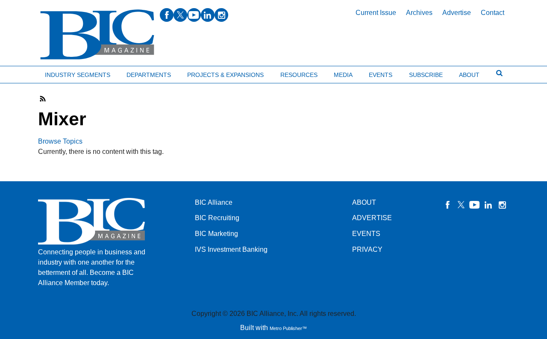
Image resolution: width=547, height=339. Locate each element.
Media (343, 74)
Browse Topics (60, 141)
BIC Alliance (213, 202)
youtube (194, 15)
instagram (221, 15)
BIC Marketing (216, 233)
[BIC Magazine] (97, 35)
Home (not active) (25, 73)
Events (380, 74)
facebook (167, 15)
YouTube (475, 205)
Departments (148, 74)
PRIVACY (367, 249)
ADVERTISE (372, 217)
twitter (180, 15)
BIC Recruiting (217, 217)
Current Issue (376, 12)
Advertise (456, 12)
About (469, 74)
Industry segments (77, 74)
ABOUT (364, 202)
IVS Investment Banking (231, 249)
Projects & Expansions (225, 74)
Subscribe (426, 74)
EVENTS (366, 233)
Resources (299, 74)
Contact (492, 12)
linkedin (208, 15)
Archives (419, 12)
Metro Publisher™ (288, 328)
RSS (43, 99)
